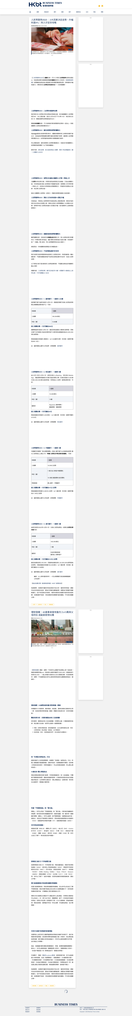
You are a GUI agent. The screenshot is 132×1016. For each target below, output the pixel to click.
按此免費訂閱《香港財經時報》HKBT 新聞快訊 (47, 583)
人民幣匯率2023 (38, 78)
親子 (70, 12)
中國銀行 (60, 498)
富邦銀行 (60, 346)
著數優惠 (51, 604)
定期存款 (40, 604)
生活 (87, 12)
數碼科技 (78, 12)
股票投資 (41, 985)
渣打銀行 (60, 572)
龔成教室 (52, 985)
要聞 (38, 12)
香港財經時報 (48, 5)
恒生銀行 (60, 422)
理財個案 (35, 670)
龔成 (32, 618)
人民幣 (33, 604)
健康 (62, 12)
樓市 (55, 12)
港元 (45, 604)
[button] (40, 12)
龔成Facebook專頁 (49, 955)
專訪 (94, 12)
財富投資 (46, 12)
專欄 (102, 12)
